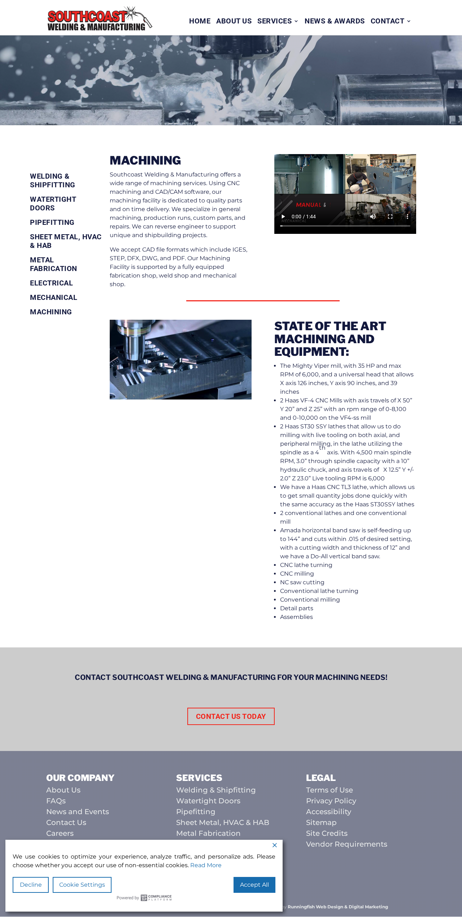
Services (274, 21)
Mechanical (53, 297)
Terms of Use (329, 790)
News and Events (77, 811)
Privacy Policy (331, 800)
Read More (206, 865)
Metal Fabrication (53, 264)
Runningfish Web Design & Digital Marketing (338, 906)
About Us (234, 21)
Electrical (51, 283)
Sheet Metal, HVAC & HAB (66, 241)
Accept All (254, 884)
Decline (31, 884)
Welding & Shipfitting (52, 180)
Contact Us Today (231, 716)
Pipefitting (52, 222)
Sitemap (321, 822)
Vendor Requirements (346, 844)
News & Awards (335, 21)
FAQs (56, 800)
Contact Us (66, 822)
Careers (60, 833)
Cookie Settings (82, 884)
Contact (388, 21)
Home (199, 21)
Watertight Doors (53, 203)
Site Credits (327, 833)
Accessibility (328, 811)
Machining (51, 311)
